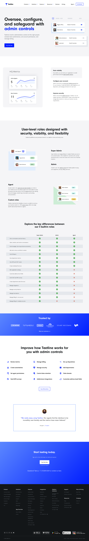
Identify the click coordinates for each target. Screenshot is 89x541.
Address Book (30, 492)
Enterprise (18, 496)
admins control (63, 167)
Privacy (68, 538)
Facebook (6, 501)
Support (17, 498)
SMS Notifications (55, 500)
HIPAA (17, 514)
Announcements (31, 496)
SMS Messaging (7, 496)
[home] (9, 4)
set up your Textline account (69, 83)
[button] (27, 4)
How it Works (18, 512)
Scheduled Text (55, 507)
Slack (41, 512)
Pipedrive (42, 505)
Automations (30, 494)
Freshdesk (42, 509)
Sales (17, 501)
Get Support (66, 492)
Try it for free (9, 45)
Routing (29, 507)
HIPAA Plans (78, 494)
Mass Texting (54, 498)
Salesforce (42, 492)
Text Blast (54, 503)
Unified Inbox (30, 512)
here (59, 471)
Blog (65, 500)
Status (84, 538)
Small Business (19, 492)
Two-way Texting (55, 505)
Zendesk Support (43, 496)
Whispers (30, 514)
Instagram (6, 503)
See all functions (45, 389)
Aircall (41, 503)
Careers (77, 503)
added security (66, 95)
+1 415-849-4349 (44, 471)
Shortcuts (30, 503)
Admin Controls (31, 522)
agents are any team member (24, 188)
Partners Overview (68, 494)
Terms (65, 538)
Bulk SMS (54, 496)
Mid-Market (18, 494)
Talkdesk (41, 501)
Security (80, 538)
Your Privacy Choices (74, 538)
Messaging (30, 501)
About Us (78, 500)
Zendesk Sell (42, 498)
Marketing (18, 505)
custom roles (25, 205)
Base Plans (78, 492)
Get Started (79, 4)
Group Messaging (7, 494)
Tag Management (31, 509)
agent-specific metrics (68, 74)
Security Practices (67, 505)
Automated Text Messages (55, 494)
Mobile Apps (30, 520)
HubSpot (41, 494)
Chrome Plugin (7, 498)
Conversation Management (30, 517)
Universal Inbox (7, 492)
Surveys (29, 505)
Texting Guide (67, 503)
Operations (18, 503)
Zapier (41, 507)
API (4, 505)
